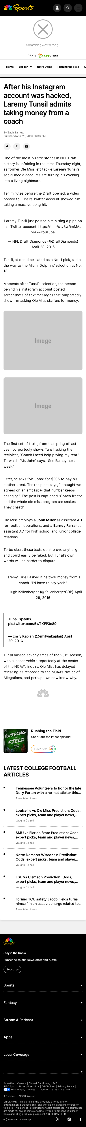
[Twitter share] (16, 146)
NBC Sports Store (14, 1086)
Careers (21, 1083)
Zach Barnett (15, 132)
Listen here (40, 749)
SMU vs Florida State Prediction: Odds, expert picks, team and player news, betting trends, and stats (48, 835)
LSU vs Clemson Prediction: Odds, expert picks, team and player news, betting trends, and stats (45, 879)
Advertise (9, 1083)
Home (10, 66)
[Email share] (26, 146)
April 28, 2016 (43, 247)
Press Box (33, 1086)
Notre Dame (44, 66)
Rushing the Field (68, 66)
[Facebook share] (7, 146)
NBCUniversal (27, 1096)
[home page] (19, 8)
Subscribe (12, 969)
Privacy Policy (66, 1086)
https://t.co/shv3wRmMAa (59, 226)
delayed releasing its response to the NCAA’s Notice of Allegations (42, 672)
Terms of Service (60, 1089)
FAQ (55, 1083)
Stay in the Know (15, 953)
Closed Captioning (39, 1083)
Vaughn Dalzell (25, 820)
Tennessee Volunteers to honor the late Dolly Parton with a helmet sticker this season (48, 790)
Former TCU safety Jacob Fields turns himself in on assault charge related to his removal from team (47, 901)
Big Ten (23, 66)
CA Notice (42, 1089)
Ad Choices (48, 1086)
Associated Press (26, 798)
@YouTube (46, 232)
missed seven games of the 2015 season (47, 655)
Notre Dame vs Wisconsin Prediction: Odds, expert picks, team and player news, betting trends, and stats (46, 857)
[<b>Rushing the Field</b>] (16, 741)
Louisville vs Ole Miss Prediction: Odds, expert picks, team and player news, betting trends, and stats (48, 812)
